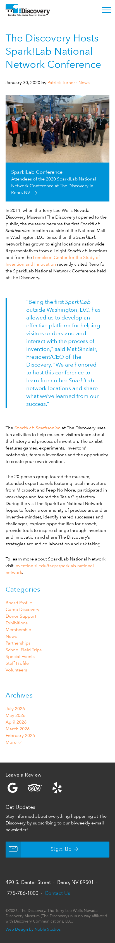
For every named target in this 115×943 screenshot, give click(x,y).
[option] (57, 148)
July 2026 (15, 708)
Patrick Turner (61, 82)
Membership (18, 629)
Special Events (20, 656)
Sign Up (61, 849)
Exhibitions (17, 622)
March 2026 (18, 728)
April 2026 (16, 722)
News (84, 82)
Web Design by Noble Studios (33, 929)
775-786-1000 (22, 893)
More (12, 742)
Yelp (57, 788)
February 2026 (20, 735)
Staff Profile (17, 663)
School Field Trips (24, 649)
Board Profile (19, 602)
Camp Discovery (22, 609)
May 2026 (15, 715)
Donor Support (21, 616)
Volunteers (16, 670)
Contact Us (57, 893)
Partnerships (18, 643)
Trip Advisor (35, 788)
